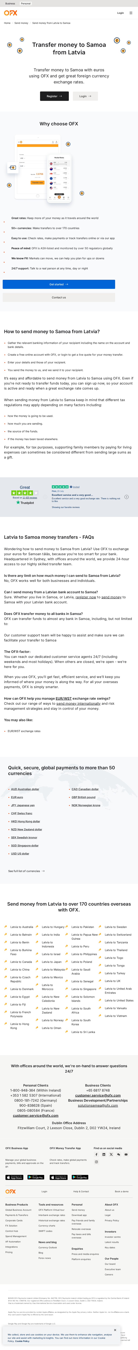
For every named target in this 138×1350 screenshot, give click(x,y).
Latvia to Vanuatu (116, 1008)
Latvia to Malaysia (53, 969)
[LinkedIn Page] (104, 1154)
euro (19, 797)
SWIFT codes (45, 1231)
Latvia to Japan (51, 961)
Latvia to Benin (19, 942)
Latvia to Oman (51, 1028)
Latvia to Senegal (82, 981)
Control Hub (11, 1231)
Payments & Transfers (16, 1215)
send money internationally (78, 704)
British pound (83, 797)
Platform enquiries (81, 1259)
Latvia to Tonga (115, 965)
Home (7, 22)
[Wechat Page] (118, 1154)
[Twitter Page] (111, 1154)
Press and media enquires (85, 1254)
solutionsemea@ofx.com (98, 1105)
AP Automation (13, 1241)
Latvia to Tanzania (116, 942)
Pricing (8, 1252)
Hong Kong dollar (25, 821)
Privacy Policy (112, 1220)
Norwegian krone (86, 805)
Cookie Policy (22, 1341)
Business (10, 3)
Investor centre (113, 1237)
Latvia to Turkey (115, 973)
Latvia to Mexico (52, 977)
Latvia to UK (112, 981)
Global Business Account (18, 1210)
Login (120, 12)
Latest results (112, 1242)
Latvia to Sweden (116, 927)
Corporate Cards (14, 1220)
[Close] (115, 1330)
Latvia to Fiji (18, 1004)
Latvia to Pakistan (83, 927)
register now (86, 597)
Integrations (11, 1246)
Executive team (113, 1269)
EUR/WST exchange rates (24, 731)
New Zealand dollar (30, 829)
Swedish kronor (24, 837)
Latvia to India (51, 934)
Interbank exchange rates (52, 1215)
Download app (79, 1215)
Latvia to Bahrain (21, 934)
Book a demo (122, 1191)
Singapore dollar (25, 845)
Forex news (45, 1258)
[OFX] (10, 13)
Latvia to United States (119, 1000)
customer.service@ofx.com (36, 1116)
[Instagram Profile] (96, 1162)
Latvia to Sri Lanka (83, 1032)
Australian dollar (25, 789)
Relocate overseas (81, 1229)
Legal (107, 1215)
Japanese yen (23, 805)
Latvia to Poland (82, 961)
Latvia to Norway (53, 1020)
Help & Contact (81, 1191)
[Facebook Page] (96, 1154)
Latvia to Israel (51, 954)
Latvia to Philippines (84, 954)
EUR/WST (64, 698)
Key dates (110, 1247)
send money (111, 597)
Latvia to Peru (80, 946)
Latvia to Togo (114, 957)
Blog (41, 1252)
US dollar (23, 853)
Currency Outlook (48, 1247)
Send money (21, 22)
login (64, 354)
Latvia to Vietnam (116, 1016)
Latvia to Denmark (22, 989)
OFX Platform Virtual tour (51, 1210)
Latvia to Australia (21, 927)
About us (109, 1210)
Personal (25, 3)
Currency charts (47, 1225)
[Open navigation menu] (131, 13)
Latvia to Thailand (116, 950)
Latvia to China (19, 969)
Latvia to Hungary (53, 927)
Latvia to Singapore (84, 989)
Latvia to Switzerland (118, 934)
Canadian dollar (85, 789)
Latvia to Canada (21, 961)
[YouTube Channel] (126, 1154)
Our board (110, 1264)
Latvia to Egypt (20, 996)
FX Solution (11, 1225)
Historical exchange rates (52, 1220)
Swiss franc (21, 813)
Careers (109, 1274)
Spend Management (15, 1236)
